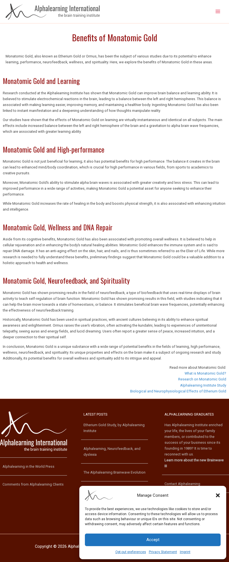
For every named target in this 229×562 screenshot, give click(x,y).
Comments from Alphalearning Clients (33, 484)
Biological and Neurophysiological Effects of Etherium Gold (178, 391)
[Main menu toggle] (218, 11)
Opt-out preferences (130, 552)
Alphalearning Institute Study (203, 385)
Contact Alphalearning (182, 484)
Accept (152, 539)
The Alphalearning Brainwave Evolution (114, 472)
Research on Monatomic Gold (202, 379)
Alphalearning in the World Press (28, 466)
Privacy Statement (163, 552)
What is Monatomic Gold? (205, 373)
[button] (218, 495)
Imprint (185, 552)
